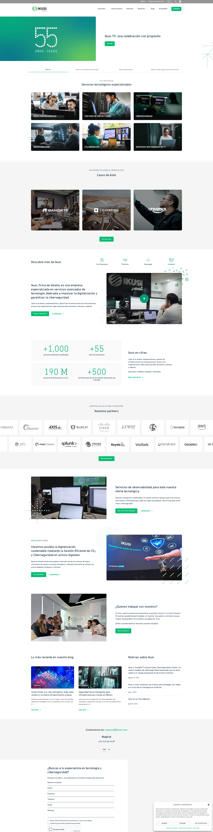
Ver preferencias (201, 823)
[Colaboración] (106, 137)
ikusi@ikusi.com (116, 730)
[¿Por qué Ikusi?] (158, 137)
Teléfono (51, 799)
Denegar (183, 823)
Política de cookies (172, 828)
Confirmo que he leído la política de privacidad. (65, 823)
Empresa (50, 794)
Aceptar (164, 823)
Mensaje (51, 810)
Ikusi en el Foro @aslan (139, 699)
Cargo (49, 805)
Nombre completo (54, 782)
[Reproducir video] (144, 298)
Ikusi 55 (143, 1)
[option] (106, 38)
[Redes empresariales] (55, 106)
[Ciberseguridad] (158, 106)
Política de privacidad (185, 828)
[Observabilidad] (55, 137)
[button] (208, 805)
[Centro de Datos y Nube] (106, 106)
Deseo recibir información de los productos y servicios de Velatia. (71, 821)
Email (50, 788)
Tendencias (37, 685)
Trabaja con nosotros (156, 1)
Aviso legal (196, 828)
